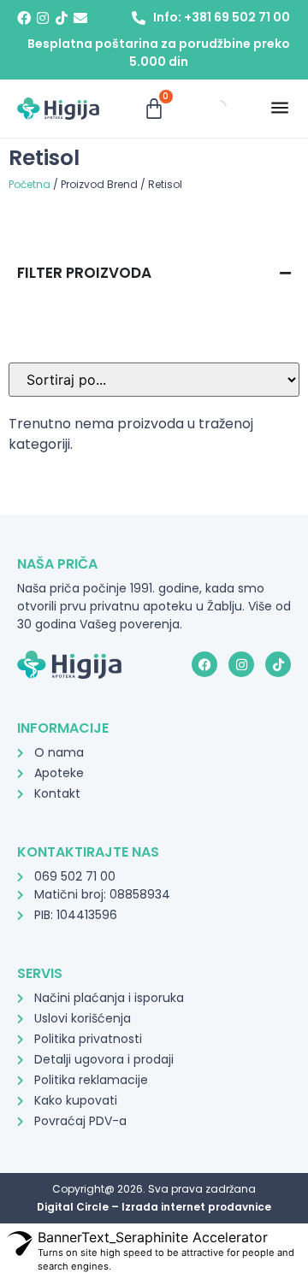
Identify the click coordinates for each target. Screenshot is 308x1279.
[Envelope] (80, 18)
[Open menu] (280, 109)
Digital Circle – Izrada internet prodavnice (154, 1206)
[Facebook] (24, 18)
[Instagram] (43, 18)
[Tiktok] (61, 18)
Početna (29, 184)
